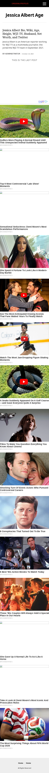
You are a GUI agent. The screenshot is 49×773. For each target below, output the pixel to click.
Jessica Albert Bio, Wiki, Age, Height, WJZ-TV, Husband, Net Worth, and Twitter (22, 33)
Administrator (12, 54)
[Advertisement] (24, 80)
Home (20, 763)
